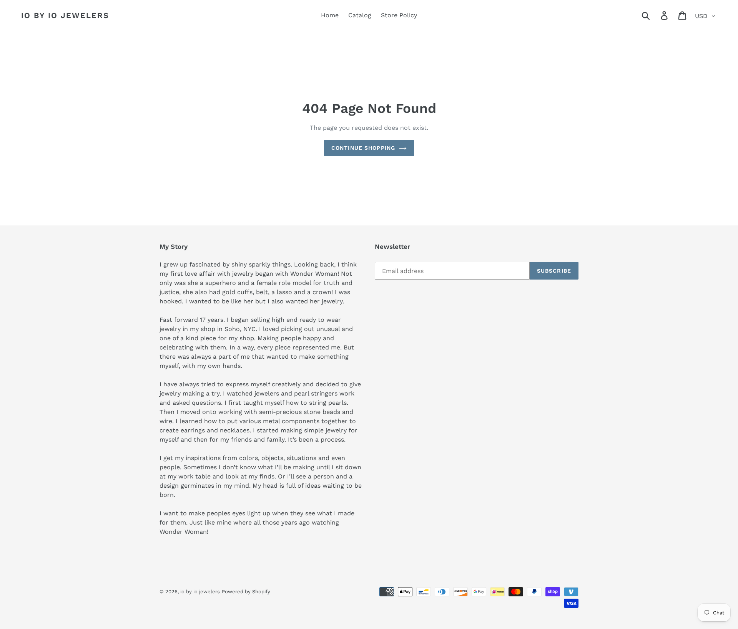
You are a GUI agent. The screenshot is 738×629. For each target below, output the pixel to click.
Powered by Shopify (246, 591)
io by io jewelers (65, 15)
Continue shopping (363, 148)
